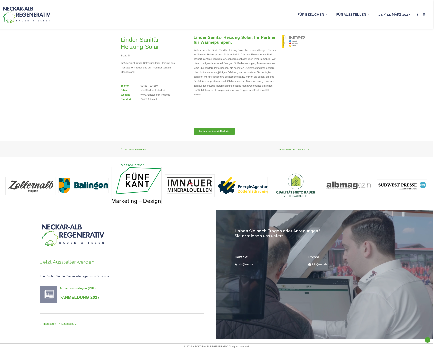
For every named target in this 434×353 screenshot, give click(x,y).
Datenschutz (68, 323)
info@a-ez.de (246, 264)
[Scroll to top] (427, 339)
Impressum (49, 323)
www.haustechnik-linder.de (155, 94)
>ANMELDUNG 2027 (80, 297)
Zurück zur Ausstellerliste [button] (214, 131)
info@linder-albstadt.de (153, 90)
